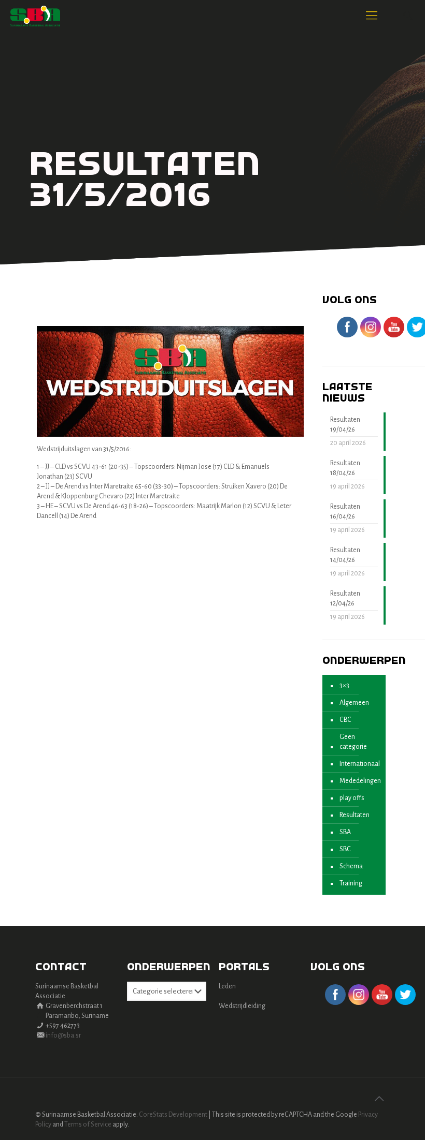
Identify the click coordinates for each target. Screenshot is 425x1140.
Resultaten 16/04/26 (345, 511)
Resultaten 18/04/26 (345, 468)
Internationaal (359, 763)
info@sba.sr (63, 1035)
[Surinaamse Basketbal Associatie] (35, 15)
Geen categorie (353, 741)
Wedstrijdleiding (242, 1006)
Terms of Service (87, 1124)
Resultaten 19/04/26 (345, 424)
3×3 (344, 685)
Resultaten (354, 815)
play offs (351, 798)
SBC (345, 849)
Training (350, 883)
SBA (345, 832)
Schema (351, 866)
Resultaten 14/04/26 (345, 555)
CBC (345, 719)
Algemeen (354, 702)
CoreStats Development (173, 1114)
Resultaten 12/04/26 (345, 598)
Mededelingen (360, 780)
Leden (227, 986)
